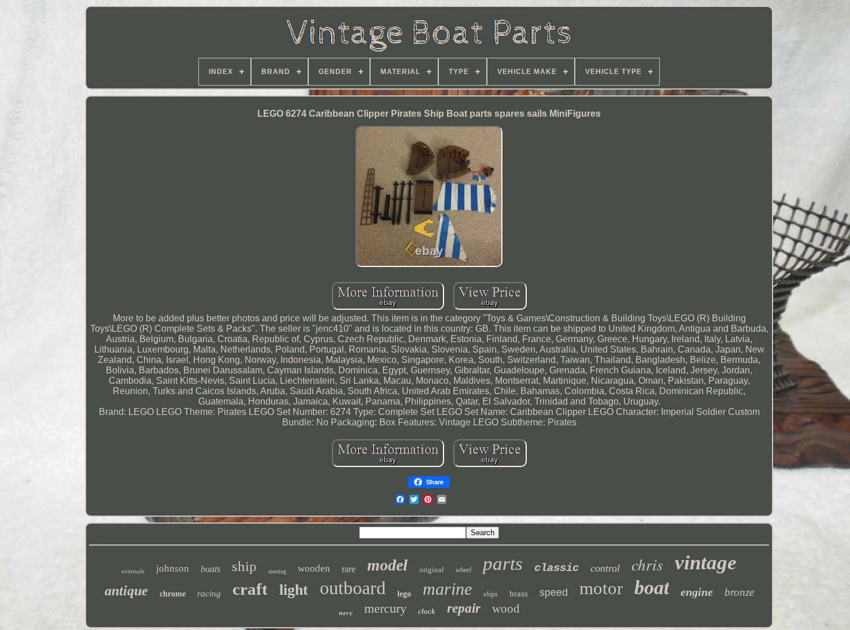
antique (126, 590)
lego (404, 594)
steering (277, 571)
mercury (385, 608)
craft (250, 589)
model (387, 565)
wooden (314, 568)
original (431, 569)
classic (556, 568)
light (293, 589)
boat (651, 587)
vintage (706, 562)
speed (553, 592)
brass (518, 593)
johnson (172, 568)
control (605, 568)
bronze (739, 592)
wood (506, 609)
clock (426, 611)
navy (346, 612)
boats (210, 569)
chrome (173, 594)
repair (464, 608)
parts (503, 563)
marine (447, 588)
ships (490, 594)
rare (349, 569)
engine (697, 591)
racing (209, 593)
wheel (463, 570)
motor (601, 588)
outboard (353, 587)
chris (647, 564)
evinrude (133, 571)
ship (244, 566)
